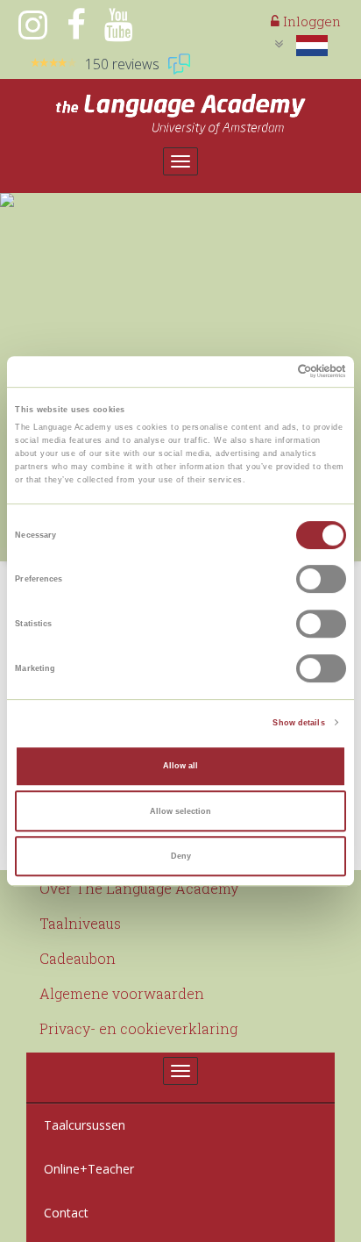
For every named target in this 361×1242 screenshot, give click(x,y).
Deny (181, 856)
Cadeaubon (77, 958)
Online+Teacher (89, 1168)
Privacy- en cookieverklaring (138, 1028)
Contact (66, 1212)
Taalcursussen (84, 1125)
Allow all (180, 765)
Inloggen (310, 21)
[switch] (321, 580)
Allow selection (180, 811)
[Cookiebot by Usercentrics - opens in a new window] (269, 372)
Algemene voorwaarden (121, 993)
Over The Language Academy (138, 888)
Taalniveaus (80, 923)
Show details (298, 722)
